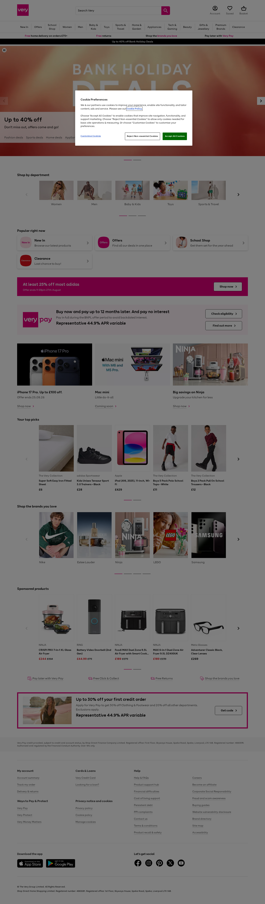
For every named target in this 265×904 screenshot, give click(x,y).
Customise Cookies (91, 136)
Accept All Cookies (175, 136)
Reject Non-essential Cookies (142, 136)
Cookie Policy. (134, 108)
